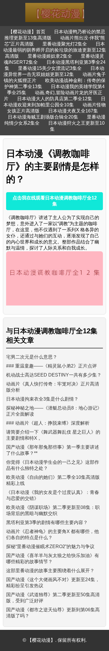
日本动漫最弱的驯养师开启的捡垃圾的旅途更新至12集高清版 (54, 50)
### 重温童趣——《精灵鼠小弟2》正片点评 (51, 365)
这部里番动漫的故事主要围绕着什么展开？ (50, 570)
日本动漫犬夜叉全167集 (73, 110)
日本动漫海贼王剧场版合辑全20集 (43, 116)
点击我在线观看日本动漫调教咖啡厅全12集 (54, 200)
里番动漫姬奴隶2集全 (50, 56)
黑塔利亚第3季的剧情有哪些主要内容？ (47, 522)
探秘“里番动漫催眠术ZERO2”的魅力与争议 (50, 546)
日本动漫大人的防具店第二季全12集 (54, 98)
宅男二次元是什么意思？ (31, 356)
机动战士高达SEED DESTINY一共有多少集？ (53, 374)
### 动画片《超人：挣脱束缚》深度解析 (48, 423)
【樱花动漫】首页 (26, 31)
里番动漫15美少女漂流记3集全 (50, 68)
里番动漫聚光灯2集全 (64, 43)
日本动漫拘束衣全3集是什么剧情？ (42, 399)
